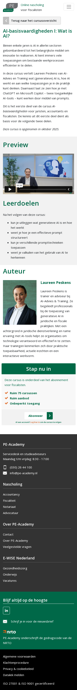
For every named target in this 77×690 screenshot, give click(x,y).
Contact (8, 534)
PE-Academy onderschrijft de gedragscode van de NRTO (37, 636)
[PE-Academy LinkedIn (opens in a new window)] (6, 610)
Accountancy (11, 494)
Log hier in (35, 422)
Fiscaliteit (9, 500)
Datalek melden (13, 675)
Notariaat (9, 507)
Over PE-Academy (15, 540)
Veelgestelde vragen (17, 547)
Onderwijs (10, 574)
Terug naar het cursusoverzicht (34, 20)
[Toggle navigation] (69, 7)
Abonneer (35, 416)
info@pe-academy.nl (23, 473)
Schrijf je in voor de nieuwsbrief (32, 621)
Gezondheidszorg (15, 568)
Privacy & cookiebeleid (18, 669)
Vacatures (10, 580)
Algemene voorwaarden (19, 656)
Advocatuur (10, 513)
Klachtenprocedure (16, 663)
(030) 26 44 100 (21, 467)
